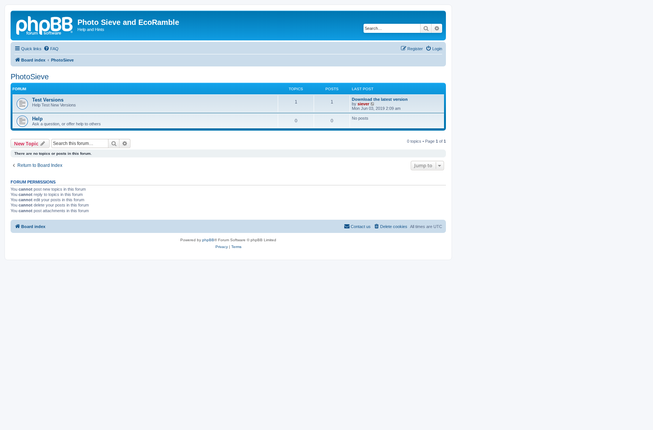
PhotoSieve (30, 76)
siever (363, 104)
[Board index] (44, 24)
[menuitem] (51, 48)
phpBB (208, 240)
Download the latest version (380, 99)
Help (37, 119)
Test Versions (47, 100)
